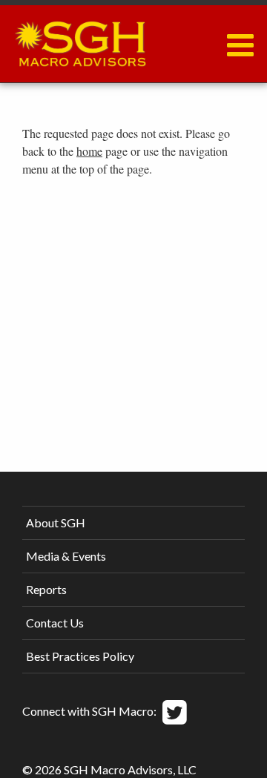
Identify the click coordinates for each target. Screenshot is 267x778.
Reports (46, 589)
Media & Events (66, 556)
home (89, 151)
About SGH (55, 522)
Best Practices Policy (80, 656)
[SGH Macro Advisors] (80, 40)
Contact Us (55, 623)
